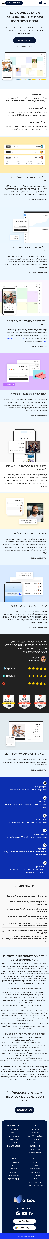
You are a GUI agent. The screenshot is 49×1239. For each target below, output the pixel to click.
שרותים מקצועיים (13, 1146)
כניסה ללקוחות (13, 1179)
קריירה (35, 1165)
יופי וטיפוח (14, 1143)
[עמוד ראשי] (43, 2)
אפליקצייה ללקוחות (35, 1136)
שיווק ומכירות (35, 1146)
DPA (35, 1179)
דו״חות (35, 1143)
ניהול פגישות (35, 1132)
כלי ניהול (35, 1129)
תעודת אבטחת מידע (35, 1186)
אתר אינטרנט (35, 1149)
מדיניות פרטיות (35, 1176)
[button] (3, 3)
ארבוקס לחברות (35, 1153)
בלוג (13, 1165)
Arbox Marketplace (35, 1182)
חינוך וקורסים (14, 1136)
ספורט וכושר (13, 1129)
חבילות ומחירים (14, 1162)
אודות (35, 1162)
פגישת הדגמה (14, 1176)
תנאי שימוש (35, 1172)
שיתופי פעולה (35, 1169)
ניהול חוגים (14, 1139)
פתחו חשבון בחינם (14, 3)
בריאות (13, 1132)
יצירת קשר (13, 1172)
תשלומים (35, 1139)
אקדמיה (14, 1169)
